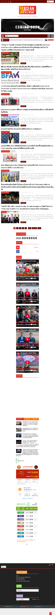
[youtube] (11, 2)
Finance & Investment (6, 72)
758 (30, 228)
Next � (34, 228)
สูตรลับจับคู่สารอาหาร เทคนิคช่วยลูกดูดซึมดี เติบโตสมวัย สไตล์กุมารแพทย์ (30, 429)
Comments (35, 418)
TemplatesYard (32, 606)
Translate (21, 601)
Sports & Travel (5, 53)
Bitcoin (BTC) (27, 488)
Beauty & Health (39, 39)
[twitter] (53, 565)
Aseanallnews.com (16, 606)
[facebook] (8, 2)
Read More (23, 63)
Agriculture (4, 115)
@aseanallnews (20, 460)
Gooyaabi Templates (46, 606)
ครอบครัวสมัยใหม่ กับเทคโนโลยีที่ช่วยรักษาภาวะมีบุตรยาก (21, 129)
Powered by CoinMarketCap (27, 498)
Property (4, 211)
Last (39, 228)
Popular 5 (20, 418)
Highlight (27, 418)
